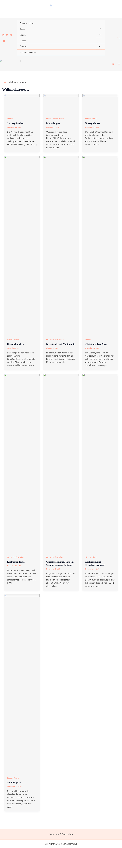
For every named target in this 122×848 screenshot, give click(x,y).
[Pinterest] (7, 35)
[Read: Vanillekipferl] (22, 683)
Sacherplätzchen (15, 123)
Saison (23, 35)
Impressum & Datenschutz (61, 834)
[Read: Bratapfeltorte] (100, 104)
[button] (118, 37)
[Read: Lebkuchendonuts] (22, 463)
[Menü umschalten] (99, 29)
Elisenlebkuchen (15, 344)
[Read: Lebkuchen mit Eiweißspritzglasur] (100, 463)
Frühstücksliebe (27, 23)
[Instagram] (11, 35)
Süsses (23, 40)
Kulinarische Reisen (28, 52)
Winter (10, 118)
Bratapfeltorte (92, 123)
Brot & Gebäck (52, 118)
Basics (22, 29)
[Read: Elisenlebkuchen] (22, 245)
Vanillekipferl (14, 782)
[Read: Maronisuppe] (61, 104)
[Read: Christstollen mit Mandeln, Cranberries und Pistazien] (61, 463)
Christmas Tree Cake (96, 344)
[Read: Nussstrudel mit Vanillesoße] (61, 245)
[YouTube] (4, 41)
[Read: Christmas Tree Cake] (100, 245)
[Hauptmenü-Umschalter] (119, 64)
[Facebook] (3, 35)
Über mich (24, 46)
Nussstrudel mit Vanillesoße (60, 344)
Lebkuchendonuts (16, 561)
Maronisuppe (53, 123)
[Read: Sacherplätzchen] (22, 104)
